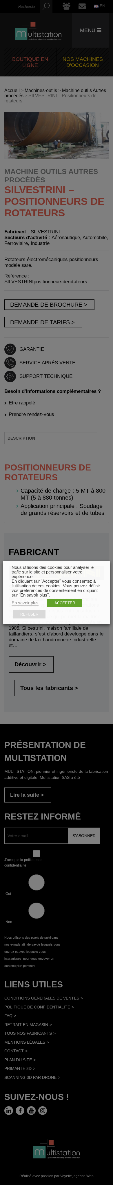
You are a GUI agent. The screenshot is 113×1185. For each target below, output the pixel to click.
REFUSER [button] (29, 614)
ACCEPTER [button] (64, 603)
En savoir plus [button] (25, 603)
